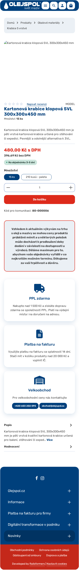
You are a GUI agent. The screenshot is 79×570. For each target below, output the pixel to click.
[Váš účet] (62, 5)
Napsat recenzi (37, 104)
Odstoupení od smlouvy (27, 555)
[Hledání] (54, 5)
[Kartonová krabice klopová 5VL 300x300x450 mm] (39, 69)
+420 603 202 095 (25, 406)
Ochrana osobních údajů (54, 550)
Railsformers (37, 563)
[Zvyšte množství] (71, 187)
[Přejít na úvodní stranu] (22, 6)
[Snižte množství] (8, 187)
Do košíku (39, 199)
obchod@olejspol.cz (53, 406)
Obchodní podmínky (22, 550)
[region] (39, 69)
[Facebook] (37, 478)
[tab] (38, 432)
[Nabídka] (45, 5)
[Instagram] (42, 478)
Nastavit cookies (57, 563)
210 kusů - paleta (36, 177)
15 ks (12, 177)
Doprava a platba (56, 555)
